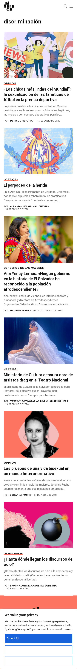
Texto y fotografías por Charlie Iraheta (39, 401)
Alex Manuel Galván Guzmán (30, 206)
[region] (38, 639)
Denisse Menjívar (22, 121)
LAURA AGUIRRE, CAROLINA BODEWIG (33, 586)
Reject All (12, 660)
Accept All (13, 638)
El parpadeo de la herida (25, 185)
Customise (13, 649)
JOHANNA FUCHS (20, 495)
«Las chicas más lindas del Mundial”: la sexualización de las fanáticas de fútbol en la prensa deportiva (37, 94)
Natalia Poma (19, 310)
